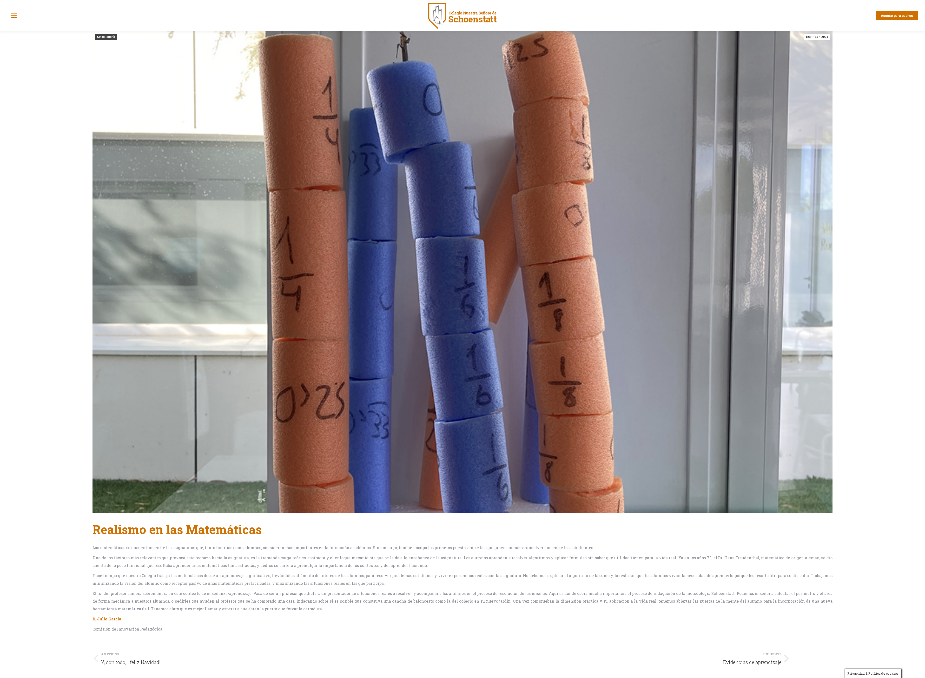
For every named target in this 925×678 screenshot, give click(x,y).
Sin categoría (106, 37)
